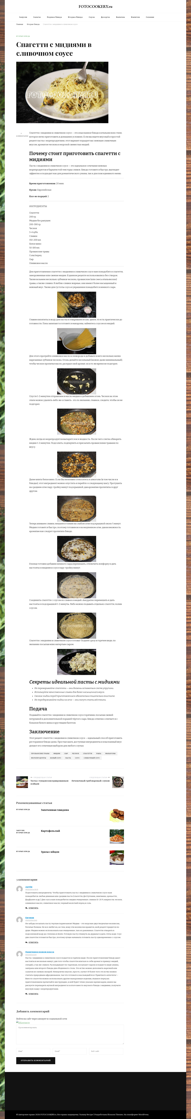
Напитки (135, 17)
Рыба (98, 753)
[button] (23, 1022)
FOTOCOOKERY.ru (95, 6)
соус (77, 758)
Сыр (66, 753)
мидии (57, 753)
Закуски (23, 17)
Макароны (110, 753)
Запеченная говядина (55, 809)
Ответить (33, 908)
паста (68, 758)
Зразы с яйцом (50, 851)
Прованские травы (40, 753)
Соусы (92, 17)
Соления (150, 17)
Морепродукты (38, 758)
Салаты (37, 17)
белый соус (55, 758)
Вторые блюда (75, 17)
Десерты (105, 17)
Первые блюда (54, 17)
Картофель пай (50, 830)
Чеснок (75, 753)
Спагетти (87, 753)
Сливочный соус (92, 758)
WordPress (143, 1114)
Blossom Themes (115, 1114)
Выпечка (120, 17)
